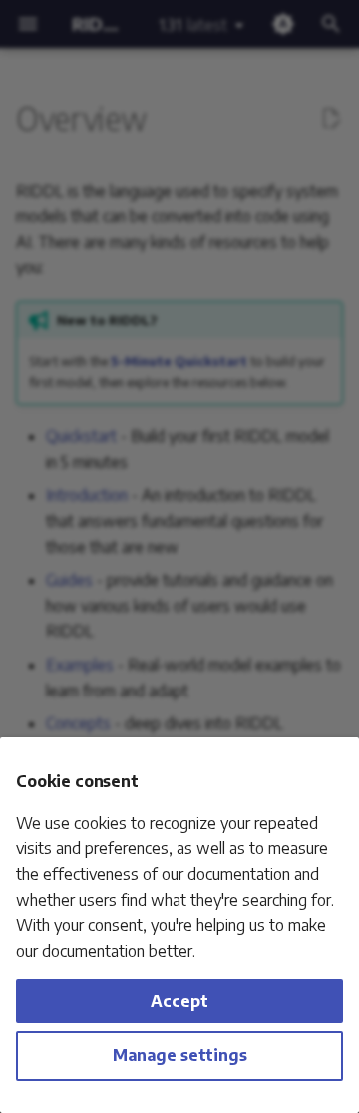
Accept (179, 1001)
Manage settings (180, 1055)
